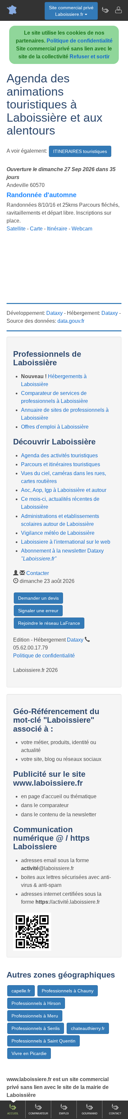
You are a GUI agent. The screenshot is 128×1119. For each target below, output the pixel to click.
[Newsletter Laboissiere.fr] (105, 10)
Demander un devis (38, 598)
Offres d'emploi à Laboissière (55, 427)
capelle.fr (21, 990)
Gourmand (89, 1113)
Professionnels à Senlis (35, 1028)
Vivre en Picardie (29, 1053)
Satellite (16, 228)
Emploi (64, 1113)
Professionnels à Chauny (68, 990)
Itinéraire (57, 228)
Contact (115, 1113)
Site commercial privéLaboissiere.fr (71, 11)
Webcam (82, 228)
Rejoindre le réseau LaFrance (49, 623)
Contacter (37, 573)
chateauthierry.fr (88, 1028)
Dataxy (54, 313)
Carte (36, 228)
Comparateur (38, 1113)
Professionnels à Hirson (36, 1003)
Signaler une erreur (38, 610)
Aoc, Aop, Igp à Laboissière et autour (63, 490)
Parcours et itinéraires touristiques (60, 464)
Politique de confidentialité (80, 41)
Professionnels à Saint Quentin (43, 1040)
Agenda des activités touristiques (59, 455)
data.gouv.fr (70, 321)
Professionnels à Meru (34, 1015)
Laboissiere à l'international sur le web (65, 542)
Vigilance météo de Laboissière (58, 533)
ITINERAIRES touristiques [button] (80, 151)
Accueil (12, 1113)
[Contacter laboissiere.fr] (118, 10)
